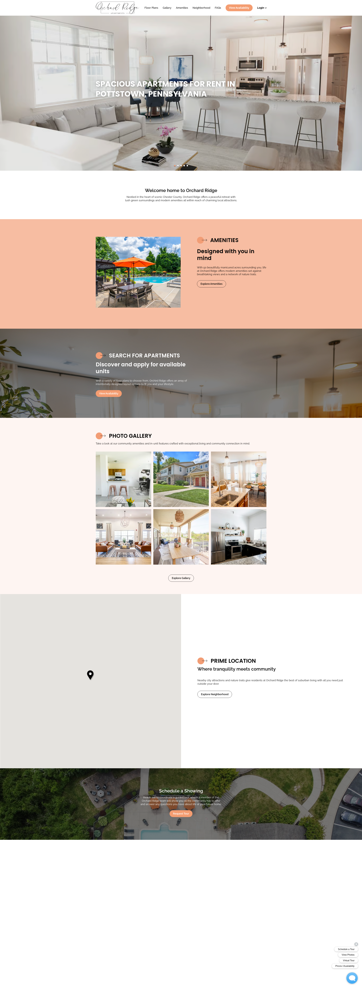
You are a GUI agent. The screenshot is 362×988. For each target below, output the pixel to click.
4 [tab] (184, 165)
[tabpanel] (123, 479)
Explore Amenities (211, 283)
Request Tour (181, 813)
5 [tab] (187, 165)
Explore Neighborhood (214, 694)
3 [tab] (181, 165)
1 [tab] (175, 165)
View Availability (239, 7)
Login (260, 7)
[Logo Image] (117, 8)
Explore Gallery (181, 578)
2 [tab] (178, 165)
